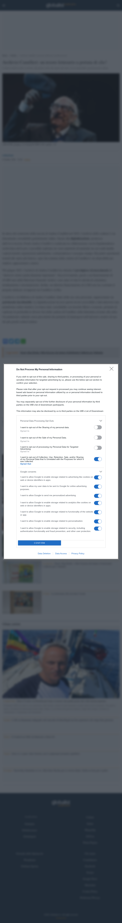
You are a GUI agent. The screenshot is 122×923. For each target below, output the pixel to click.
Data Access (61, 553)
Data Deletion (44, 553)
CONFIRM (39, 543)
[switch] (98, 427)
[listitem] (61, 420)
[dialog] (61, 461)
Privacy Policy (77, 553)
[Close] (112, 370)
